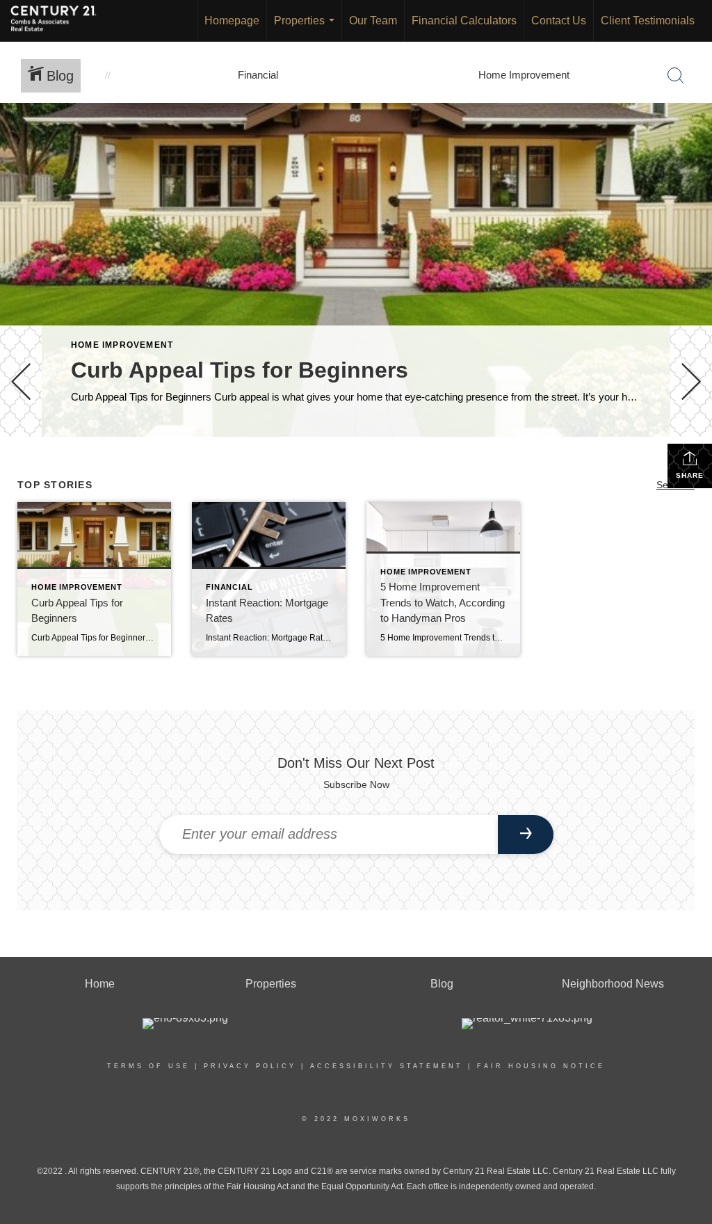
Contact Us (558, 20)
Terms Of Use (148, 1066)
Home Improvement (122, 345)
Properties (307, 28)
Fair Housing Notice (541, 1066)
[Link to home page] (60, 21)
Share (690, 475)
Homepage (231, 20)
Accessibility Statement (386, 1066)
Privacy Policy (250, 1066)
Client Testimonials (648, 20)
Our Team (373, 20)
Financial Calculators (464, 20)
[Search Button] (676, 76)
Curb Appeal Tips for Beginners (239, 369)
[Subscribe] (525, 834)
